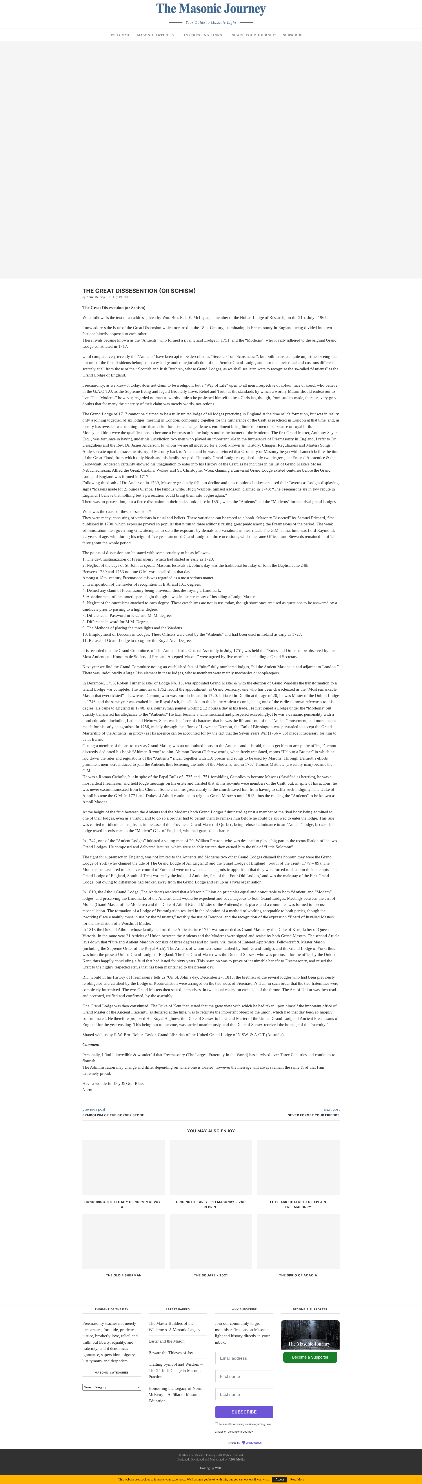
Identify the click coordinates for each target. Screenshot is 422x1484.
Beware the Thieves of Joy (171, 1352)
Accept (279, 1479)
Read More (297, 1479)
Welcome (120, 35)
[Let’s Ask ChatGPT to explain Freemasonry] (298, 1167)
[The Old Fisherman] (123, 1241)
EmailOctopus (254, 1443)
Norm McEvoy (95, 297)
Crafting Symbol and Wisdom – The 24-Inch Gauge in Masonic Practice (176, 1370)
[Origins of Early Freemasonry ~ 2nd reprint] (211, 1167)
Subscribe (293, 35)
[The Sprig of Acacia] (298, 1241)
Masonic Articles (155, 35)
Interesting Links (203, 35)
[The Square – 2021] (211, 1241)
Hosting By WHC (211, 1468)
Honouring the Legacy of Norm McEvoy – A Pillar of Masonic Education (175, 1394)
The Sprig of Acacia (298, 1275)
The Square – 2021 (211, 1275)
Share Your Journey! (254, 35)
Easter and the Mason (167, 1341)
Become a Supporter (310, 1357)
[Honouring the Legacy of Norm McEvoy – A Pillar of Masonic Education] (123, 1167)
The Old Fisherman (124, 1275)
